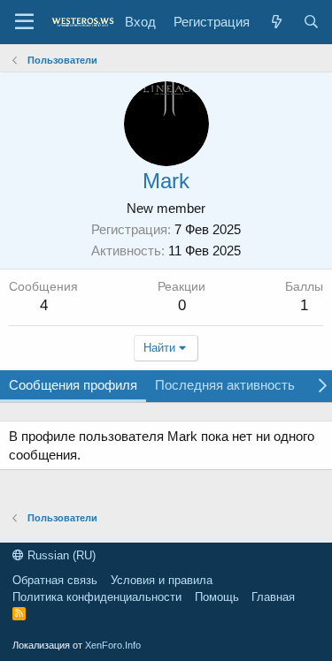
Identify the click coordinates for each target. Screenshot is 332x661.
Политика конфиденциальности (96, 597)
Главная (273, 597)
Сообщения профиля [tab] (73, 384)
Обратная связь (54, 580)
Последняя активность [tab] (225, 384)
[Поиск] (311, 21)
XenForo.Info (113, 645)
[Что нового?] (276, 21)
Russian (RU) (60, 555)
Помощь (217, 597)
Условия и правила (161, 580)
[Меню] (24, 22)
